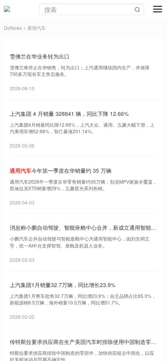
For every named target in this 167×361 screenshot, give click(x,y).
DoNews (13, 27)
